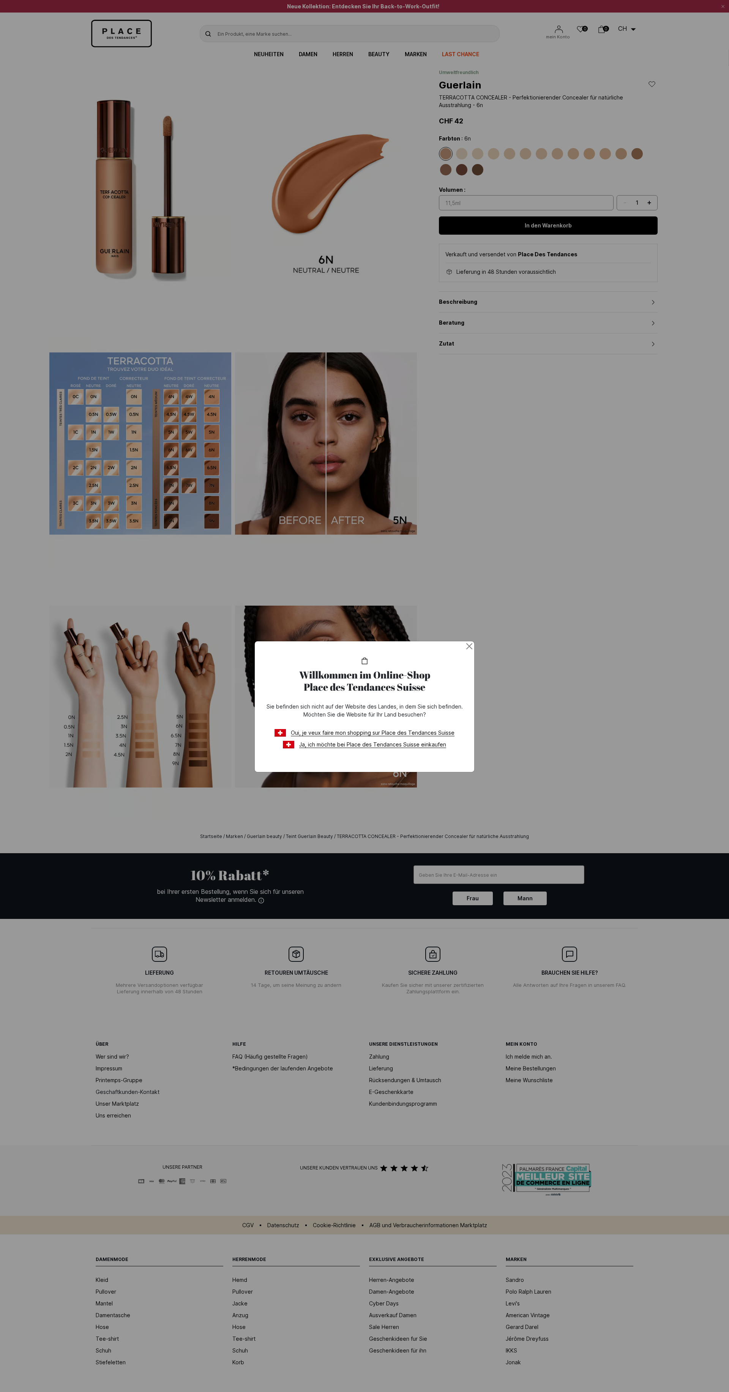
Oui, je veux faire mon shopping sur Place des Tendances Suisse (372, 732)
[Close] (469, 646)
